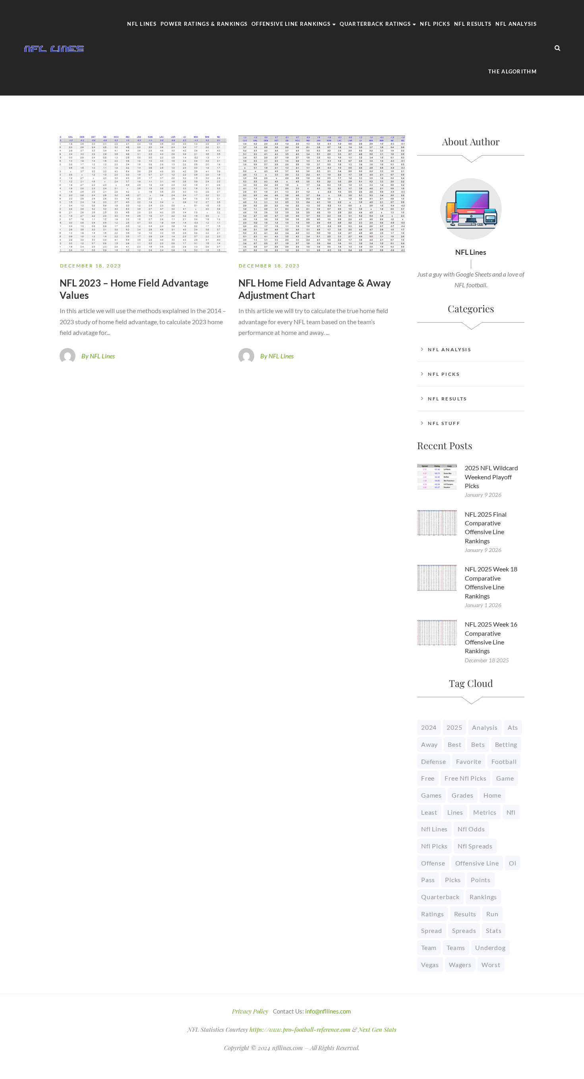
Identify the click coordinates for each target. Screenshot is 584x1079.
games (431, 795)
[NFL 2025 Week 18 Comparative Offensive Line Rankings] (437, 577)
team (429, 947)
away (429, 744)
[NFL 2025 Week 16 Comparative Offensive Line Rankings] (437, 633)
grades (463, 795)
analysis (484, 727)
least (429, 812)
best (454, 744)
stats (493, 930)
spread (431, 930)
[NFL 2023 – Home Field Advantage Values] (143, 193)
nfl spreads (475, 846)
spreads (464, 930)
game (505, 778)
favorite (469, 761)
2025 (454, 727)
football (503, 761)
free (428, 778)
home (492, 795)
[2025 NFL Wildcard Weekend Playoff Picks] (437, 476)
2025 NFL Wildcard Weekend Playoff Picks (491, 476)
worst (491, 964)
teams (456, 947)
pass (428, 879)
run (492, 913)
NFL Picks (444, 374)
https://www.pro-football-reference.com (299, 1029)
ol (512, 863)
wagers (460, 964)
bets (478, 744)
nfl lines (434, 829)
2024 (429, 727)
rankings (483, 896)
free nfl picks (465, 778)
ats (513, 727)
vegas (430, 964)
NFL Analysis (449, 349)
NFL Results (447, 399)
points (481, 879)
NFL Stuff (444, 423)
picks (453, 879)
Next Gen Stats (377, 1029)
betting (506, 744)
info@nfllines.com (328, 1011)
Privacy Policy (250, 1011)
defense (433, 761)
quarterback (440, 896)
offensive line (477, 863)
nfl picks (434, 846)
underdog (490, 947)
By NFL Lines (98, 356)
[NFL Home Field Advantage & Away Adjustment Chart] (321, 193)
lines (455, 812)
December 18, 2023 (91, 266)
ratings (432, 913)
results (465, 913)
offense (433, 863)
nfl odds (471, 829)
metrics (485, 812)
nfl (511, 812)
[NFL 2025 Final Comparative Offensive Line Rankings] (437, 523)
